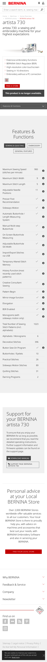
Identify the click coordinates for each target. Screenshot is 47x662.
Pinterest (26, 621)
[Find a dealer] (39, 3)
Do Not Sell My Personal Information (20, 647)
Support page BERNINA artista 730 (20, 465)
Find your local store (23, 551)
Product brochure (7, 80)
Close (44, 655)
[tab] (23, 578)
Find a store (12, 86)
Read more (16, 657)
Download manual (19, 458)
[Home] (17, 3)
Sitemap (6, 643)
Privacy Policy (33, 643)
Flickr (12, 621)
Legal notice (18, 643)
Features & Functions (11, 106)
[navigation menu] (4, 3)
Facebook (5, 621)
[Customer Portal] (43, 3)
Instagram (5, 628)
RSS (19, 621)
